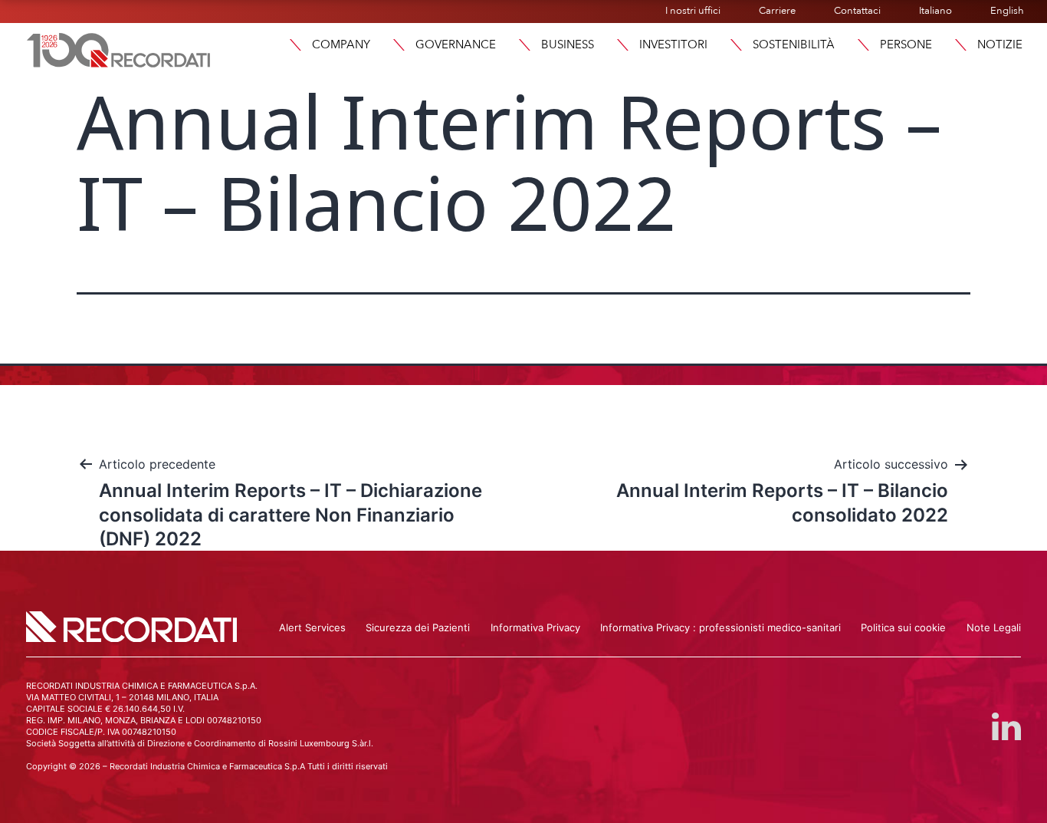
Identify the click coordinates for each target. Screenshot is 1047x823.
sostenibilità (794, 44)
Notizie (999, 44)
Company (341, 44)
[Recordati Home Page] (119, 48)
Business (567, 44)
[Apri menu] (295, 45)
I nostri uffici (692, 11)
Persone (906, 44)
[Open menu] (960, 45)
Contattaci (857, 11)
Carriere (777, 11)
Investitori (673, 44)
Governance (455, 44)
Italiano (935, 11)
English (1007, 11)
